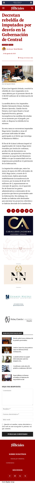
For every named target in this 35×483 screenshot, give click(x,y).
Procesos (11, 44)
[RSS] (20, 476)
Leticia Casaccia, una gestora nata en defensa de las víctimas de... (23, 350)
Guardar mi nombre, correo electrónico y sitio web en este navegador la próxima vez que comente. (17, 426)
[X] (13, 211)
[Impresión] (27, 211)
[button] (3, 8)
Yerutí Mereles (18, 49)
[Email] (22, 211)
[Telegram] (31, 211)
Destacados (5, 44)
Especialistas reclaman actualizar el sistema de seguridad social (21, 377)
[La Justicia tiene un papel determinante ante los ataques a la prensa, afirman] (7, 359)
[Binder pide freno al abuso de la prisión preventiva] (7, 340)
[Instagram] (15, 476)
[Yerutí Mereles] (4, 49)
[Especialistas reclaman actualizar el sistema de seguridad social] (7, 377)
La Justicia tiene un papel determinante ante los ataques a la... (21, 359)
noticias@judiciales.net (22, 463)
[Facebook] (9, 211)
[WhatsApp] (18, 211)
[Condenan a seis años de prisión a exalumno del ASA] (7, 368)
